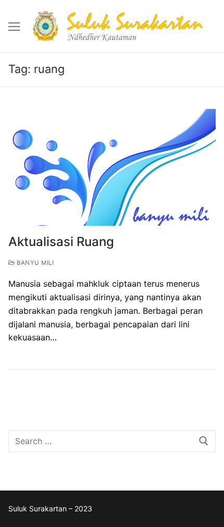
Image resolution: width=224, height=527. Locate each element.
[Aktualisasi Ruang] (112, 167)
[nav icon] (14, 26)
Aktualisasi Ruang (61, 241)
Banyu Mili (34, 262)
